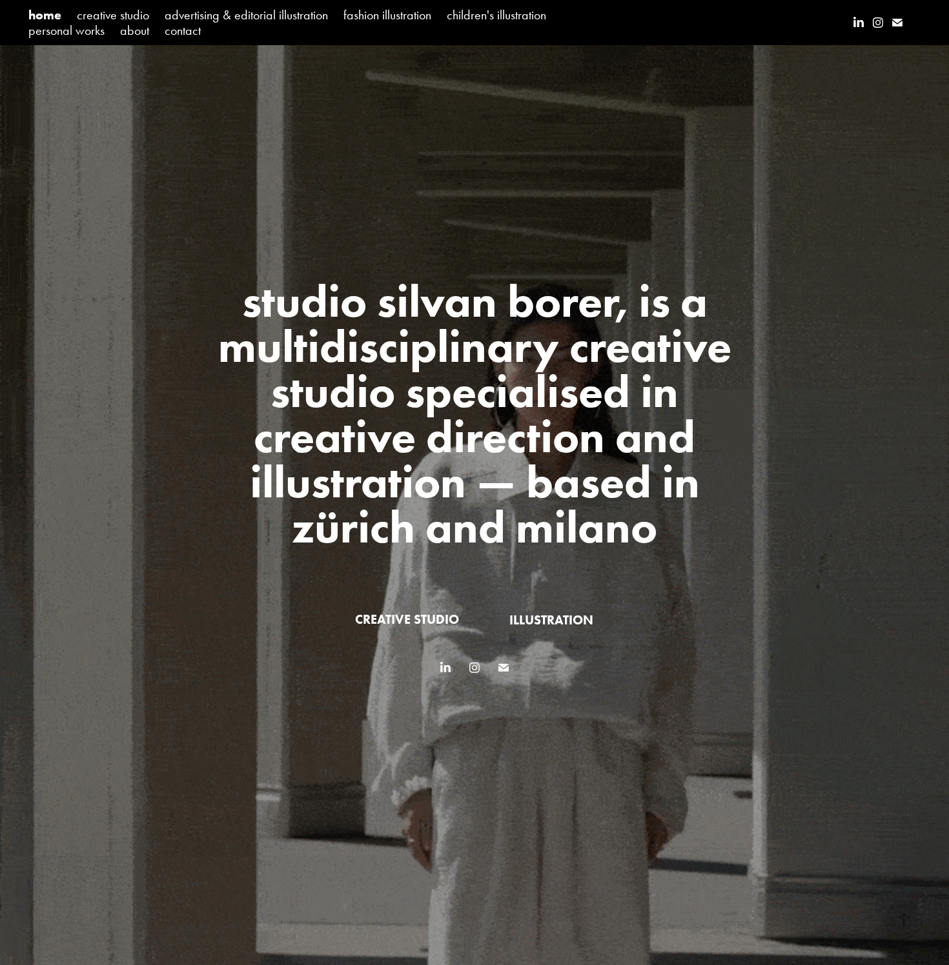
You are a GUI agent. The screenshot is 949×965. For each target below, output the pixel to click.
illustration (551, 620)
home (44, 15)
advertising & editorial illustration (246, 15)
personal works (66, 30)
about (134, 30)
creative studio (113, 15)
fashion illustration (387, 15)
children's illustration (496, 15)
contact (183, 30)
